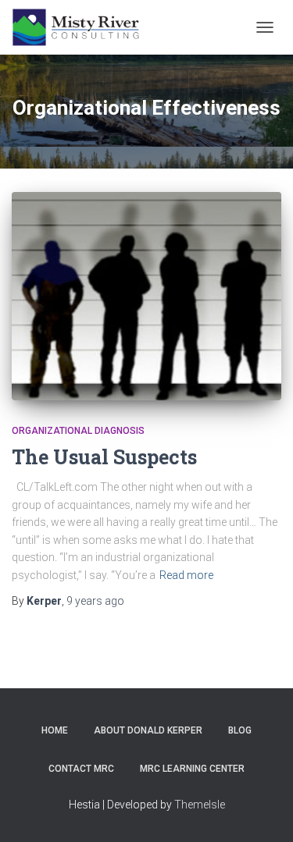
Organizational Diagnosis (78, 430)
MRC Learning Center (192, 768)
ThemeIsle (199, 804)
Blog (240, 730)
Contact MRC (81, 768)
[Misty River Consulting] (82, 27)
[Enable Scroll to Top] (262, 810)
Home (54, 730)
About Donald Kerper (148, 730)
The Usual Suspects (104, 457)
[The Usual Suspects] (146, 296)
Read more (186, 575)
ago (95, 601)
